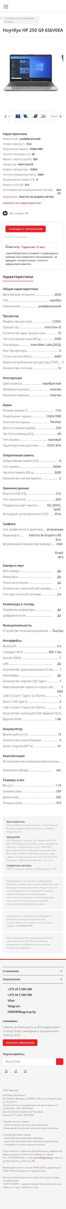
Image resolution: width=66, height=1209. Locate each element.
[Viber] (16, 1071)
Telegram (14, 1006)
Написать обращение (20, 1042)
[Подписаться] (59, 1061)
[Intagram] (6, 1071)
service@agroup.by (43, 1157)
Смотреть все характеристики (22, 203)
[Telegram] (25, 1071)
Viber (11, 1001)
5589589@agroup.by (22, 1012)
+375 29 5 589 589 (20, 989)
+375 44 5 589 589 (20, 995)
